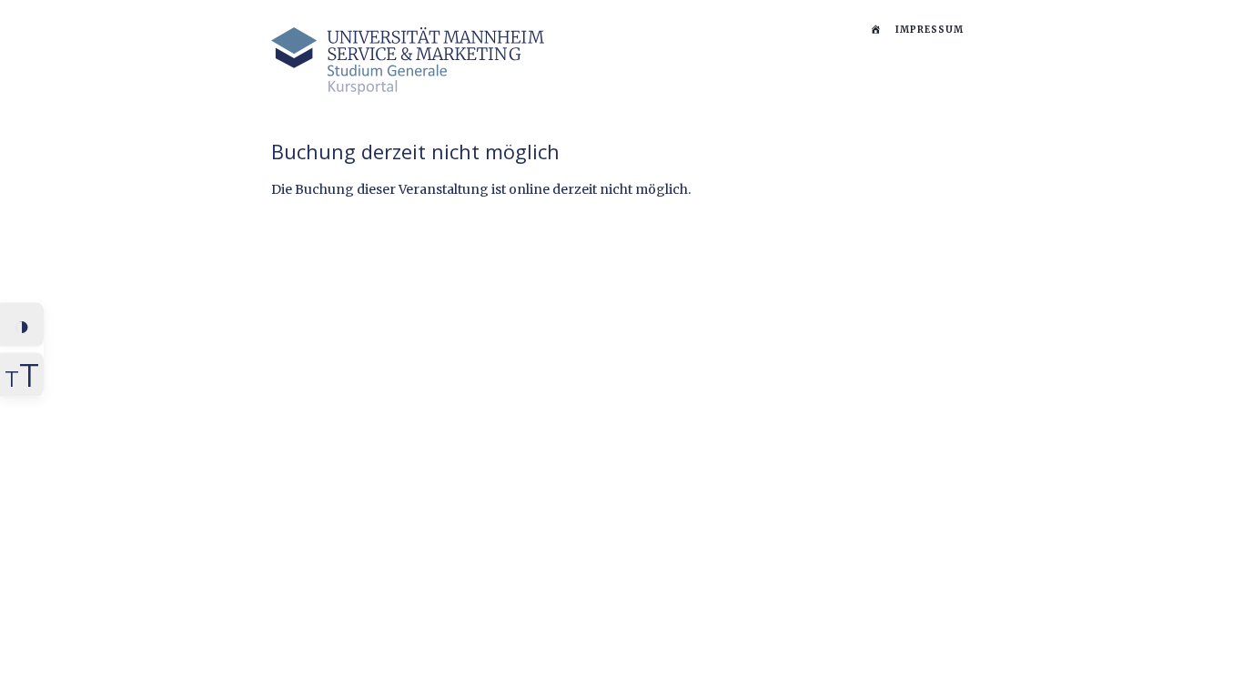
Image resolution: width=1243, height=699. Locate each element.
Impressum (929, 29)
